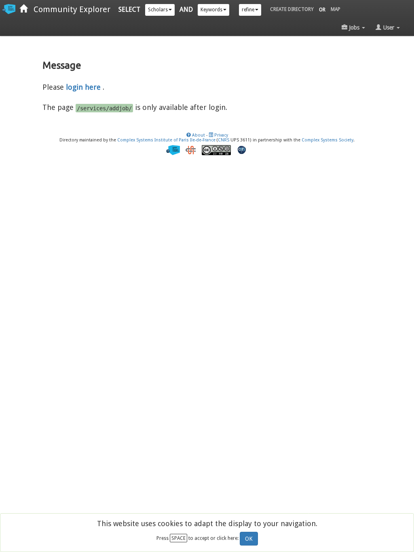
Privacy (220, 135)
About (198, 135)
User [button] (388, 27)
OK (249, 538)
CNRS (223, 140)
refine (248, 10)
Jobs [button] (354, 27)
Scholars (158, 10)
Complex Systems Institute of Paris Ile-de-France (166, 140)
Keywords (211, 10)
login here (83, 87)
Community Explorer (68, 9)
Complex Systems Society (327, 140)
